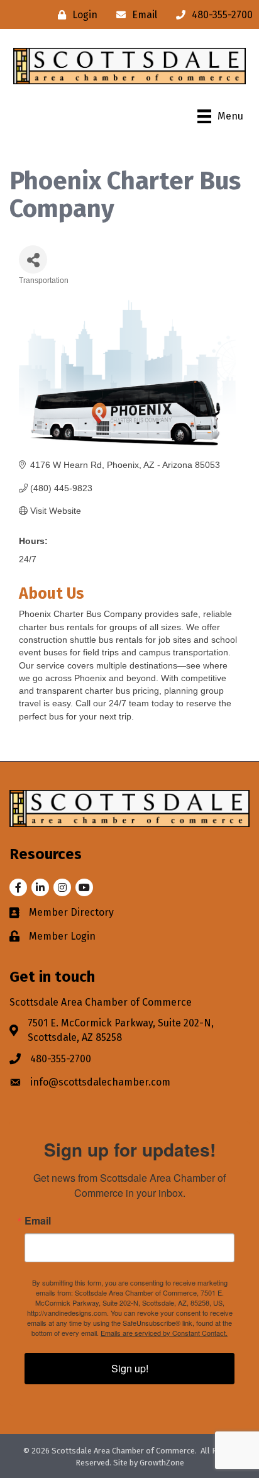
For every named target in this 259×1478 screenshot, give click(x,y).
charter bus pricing (122, 691)
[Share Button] (33, 259)
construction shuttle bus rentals (81, 640)
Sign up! (129, 1368)
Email (38, 1221)
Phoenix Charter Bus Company (80, 614)
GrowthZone (162, 1462)
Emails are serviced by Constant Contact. (164, 1333)
